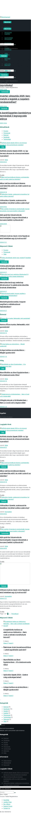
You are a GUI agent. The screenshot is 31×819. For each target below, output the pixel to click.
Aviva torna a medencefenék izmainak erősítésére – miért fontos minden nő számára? (15, 63)
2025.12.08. (3, 73)
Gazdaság (4, 75)
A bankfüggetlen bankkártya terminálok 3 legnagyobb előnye (15, 115)
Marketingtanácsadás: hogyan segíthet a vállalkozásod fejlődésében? (13, 304)
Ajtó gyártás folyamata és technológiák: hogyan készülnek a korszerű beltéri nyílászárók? (14, 217)
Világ (2, 147)
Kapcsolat (6, 765)
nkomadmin (8, 512)
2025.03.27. (3, 272)
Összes (5, 131)
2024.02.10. (3, 333)
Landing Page (7, 802)
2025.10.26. (3, 106)
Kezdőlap (6, 800)
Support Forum (7, 806)
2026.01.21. (3, 242)
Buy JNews (6, 804)
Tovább (2, 175)
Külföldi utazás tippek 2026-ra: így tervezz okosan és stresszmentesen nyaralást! (14, 153)
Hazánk (5, 711)
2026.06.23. (3, 162)
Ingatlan (5, 713)
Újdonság (6, 719)
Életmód (3, 56)
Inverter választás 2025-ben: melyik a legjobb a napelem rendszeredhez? (15, 99)
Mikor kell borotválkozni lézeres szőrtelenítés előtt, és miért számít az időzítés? (15, 186)
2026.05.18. (3, 192)
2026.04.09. (3, 224)
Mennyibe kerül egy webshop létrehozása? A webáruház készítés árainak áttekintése (14, 285)
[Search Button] (15, 77)
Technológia (5, 92)
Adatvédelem (7, 761)
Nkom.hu (7, 22)
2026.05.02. (3, 207)
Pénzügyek (6, 133)
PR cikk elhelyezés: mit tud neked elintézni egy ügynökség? (13, 82)
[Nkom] (15, 12)
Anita (6, 71)
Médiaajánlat (7, 763)
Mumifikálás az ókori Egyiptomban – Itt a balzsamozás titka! (17, 662)
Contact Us (6, 808)
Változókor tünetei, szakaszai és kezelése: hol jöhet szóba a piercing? (16, 784)
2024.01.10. (3, 357)
